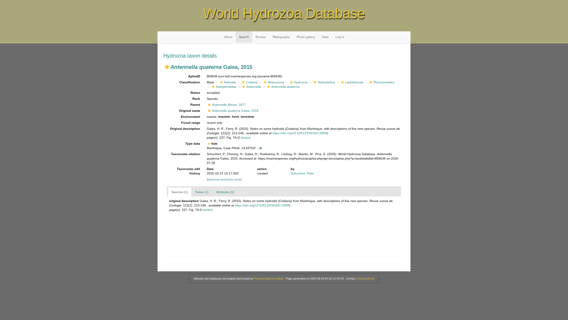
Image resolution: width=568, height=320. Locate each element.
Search (244, 37)
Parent (195, 104)
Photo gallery (306, 37)
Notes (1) (202, 192)
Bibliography (281, 37)
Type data (192, 143)
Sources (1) (180, 192)
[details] (245, 137)
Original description (185, 128)
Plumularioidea (383, 82)
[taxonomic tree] (217, 179)
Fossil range (190, 122)
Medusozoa (276, 82)
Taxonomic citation (185, 154)
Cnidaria (252, 82)
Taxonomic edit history (188, 171)
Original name (189, 110)
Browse (261, 37)
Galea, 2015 (235, 110)
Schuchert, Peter (302, 173)
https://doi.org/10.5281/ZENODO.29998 (300, 133)
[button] (166, 67)
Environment (190, 116)
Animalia (230, 82)
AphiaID (194, 76)
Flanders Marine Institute (269, 278)
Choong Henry (366, 278)
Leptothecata (354, 82)
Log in (339, 37)
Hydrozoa (301, 82)
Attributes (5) (225, 192)
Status (195, 92)
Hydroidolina (326, 82)
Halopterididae (226, 86)
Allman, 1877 (229, 104)
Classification (189, 82)
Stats (325, 37)
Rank (196, 98)
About (228, 37)
